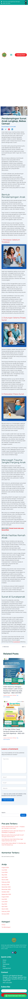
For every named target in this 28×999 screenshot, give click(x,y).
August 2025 (5, 896)
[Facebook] (2, 129)
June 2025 (4, 901)
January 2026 (5, 884)
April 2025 (4, 906)
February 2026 (6, 882)
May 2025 (4, 904)
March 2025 (5, 909)
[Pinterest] (9, 129)
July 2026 (4, 870)
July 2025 (4, 899)
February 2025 (6, 911)
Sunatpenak (16, 641)
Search (3, 812)
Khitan (14, 695)
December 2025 (6, 887)
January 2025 (5, 914)
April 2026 (4, 877)
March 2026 (5, 879)
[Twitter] (5, 129)
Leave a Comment (7, 695)
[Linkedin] (12, 129)
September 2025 (6, 894)
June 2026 (4, 872)
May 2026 (4, 874)
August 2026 (5, 867)
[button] (11, 55)
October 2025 (5, 892)
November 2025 (6, 889)
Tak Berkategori (6, 927)
